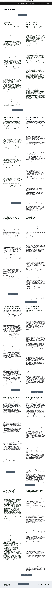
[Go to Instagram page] (42, 584)
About (30, 3)
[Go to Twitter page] (46, 584)
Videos (33, 3)
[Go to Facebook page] (39, 584)
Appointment (46, 3)
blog (35, 3)
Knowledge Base (24, 3)
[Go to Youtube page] (48, 584)
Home (19, 3)
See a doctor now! (22, 14)
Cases (40, 3)
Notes (42, 3)
